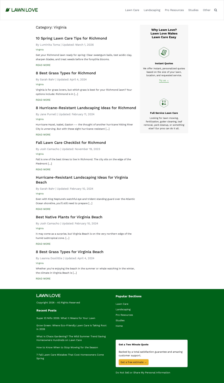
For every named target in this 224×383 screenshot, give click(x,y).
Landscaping (152, 10)
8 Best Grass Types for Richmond (66, 73)
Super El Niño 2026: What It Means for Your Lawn (65, 318)
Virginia (40, 49)
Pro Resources (174, 10)
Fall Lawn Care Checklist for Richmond (71, 142)
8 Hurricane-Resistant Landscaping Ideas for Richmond (86, 108)
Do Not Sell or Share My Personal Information (143, 372)
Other (206, 10)
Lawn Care (132, 10)
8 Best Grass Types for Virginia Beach (69, 252)
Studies (193, 10)
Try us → (164, 80)
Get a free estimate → (134, 362)
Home (119, 325)
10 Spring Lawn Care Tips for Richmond (71, 38)
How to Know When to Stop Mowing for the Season (67, 347)
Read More (43, 65)
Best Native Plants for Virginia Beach (69, 217)
